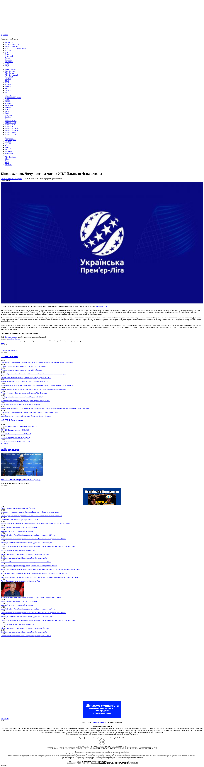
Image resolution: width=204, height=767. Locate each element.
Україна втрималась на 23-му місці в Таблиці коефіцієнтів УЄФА (24, 381)
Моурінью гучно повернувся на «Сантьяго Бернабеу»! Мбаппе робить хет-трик (30, 512)
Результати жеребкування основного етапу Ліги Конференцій (23, 366)
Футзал (7, 100)
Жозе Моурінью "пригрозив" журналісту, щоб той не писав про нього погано (29, 566)
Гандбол (8, 107)
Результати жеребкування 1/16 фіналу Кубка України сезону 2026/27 (25, 401)
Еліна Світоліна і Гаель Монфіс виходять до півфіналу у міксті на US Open (28, 535)
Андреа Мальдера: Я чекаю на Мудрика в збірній (18, 550)
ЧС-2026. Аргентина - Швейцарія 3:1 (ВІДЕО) (17, 441)
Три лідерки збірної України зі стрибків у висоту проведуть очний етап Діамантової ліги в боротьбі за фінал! (40, 577)
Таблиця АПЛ (10, 126)
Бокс (6, 52)
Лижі (7, 113)
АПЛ (7, 83)
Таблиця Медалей (11, 46)
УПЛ (7, 81)
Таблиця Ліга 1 (10, 132)
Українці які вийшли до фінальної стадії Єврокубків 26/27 (22, 397)
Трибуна (8, 117)
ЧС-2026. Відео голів (12, 420)
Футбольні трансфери (13, 98)
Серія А (8, 90)
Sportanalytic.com (11, 337)
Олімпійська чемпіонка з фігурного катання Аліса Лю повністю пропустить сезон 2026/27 (33, 539)
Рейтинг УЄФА (10, 121)
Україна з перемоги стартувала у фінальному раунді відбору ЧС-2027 (26, 378)
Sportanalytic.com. (102, 306)
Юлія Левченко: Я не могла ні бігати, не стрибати (19, 527)
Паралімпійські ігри (12, 44)
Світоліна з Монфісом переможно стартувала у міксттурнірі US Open (26, 562)
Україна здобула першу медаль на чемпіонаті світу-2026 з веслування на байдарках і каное (33, 389)
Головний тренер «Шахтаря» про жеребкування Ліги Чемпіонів (24, 393)
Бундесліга (9, 84)
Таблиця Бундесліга (12, 128)
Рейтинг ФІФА (10, 123)
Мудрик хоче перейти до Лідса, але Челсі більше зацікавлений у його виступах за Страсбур (34, 573)
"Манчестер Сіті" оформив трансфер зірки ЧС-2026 (19, 520)
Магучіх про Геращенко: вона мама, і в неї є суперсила (20, 404)
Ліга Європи (9, 73)
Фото (7, 64)
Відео (7, 65)
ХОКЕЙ (8, 149)
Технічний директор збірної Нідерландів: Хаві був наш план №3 (24, 558)
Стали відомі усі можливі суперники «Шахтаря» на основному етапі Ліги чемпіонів (31, 516)
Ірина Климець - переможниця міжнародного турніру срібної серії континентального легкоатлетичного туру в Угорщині (45, 408)
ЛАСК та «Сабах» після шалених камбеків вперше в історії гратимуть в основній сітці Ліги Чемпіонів (38, 546)
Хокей (7, 58)
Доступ (7, 92)
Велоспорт (9, 105)
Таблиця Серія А (11, 134)
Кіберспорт (9, 62)
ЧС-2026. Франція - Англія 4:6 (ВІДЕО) (15, 430)
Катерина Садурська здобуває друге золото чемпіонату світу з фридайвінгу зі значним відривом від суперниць (41, 569)
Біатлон (8, 103)
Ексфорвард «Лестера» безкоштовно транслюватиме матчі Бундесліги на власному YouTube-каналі (37, 385)
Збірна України (10, 96)
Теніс (7, 54)
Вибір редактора (10, 449)
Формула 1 (9, 56)
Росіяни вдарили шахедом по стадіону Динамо (18, 508)
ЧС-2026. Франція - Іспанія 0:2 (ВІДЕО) (15, 438)
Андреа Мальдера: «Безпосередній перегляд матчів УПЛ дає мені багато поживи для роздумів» (35, 523)
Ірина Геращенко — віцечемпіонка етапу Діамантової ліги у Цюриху (26, 416)
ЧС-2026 (8, 79)
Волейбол (8, 102)
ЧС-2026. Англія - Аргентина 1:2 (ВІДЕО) (16, 434)
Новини (8, 119)
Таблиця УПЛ (10, 125)
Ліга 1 (7, 88)
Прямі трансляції (11, 69)
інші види (8, 115)
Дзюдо (7, 109)
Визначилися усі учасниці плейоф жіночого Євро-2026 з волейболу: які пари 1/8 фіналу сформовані (37, 362)
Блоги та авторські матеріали (15, 48)
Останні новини (9, 356)
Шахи (7, 111)
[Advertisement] (17, 669)
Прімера (8, 86)
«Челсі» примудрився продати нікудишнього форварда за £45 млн (25, 554)
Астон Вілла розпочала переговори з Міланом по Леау (20, 581)
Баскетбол (8, 60)
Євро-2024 (9, 77)
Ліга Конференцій (11, 75)
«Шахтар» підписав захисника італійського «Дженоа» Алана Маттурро (26, 543)
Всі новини (9, 42)
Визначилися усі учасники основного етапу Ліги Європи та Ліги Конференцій (29, 412)
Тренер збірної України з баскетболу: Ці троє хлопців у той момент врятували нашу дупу (33, 374)
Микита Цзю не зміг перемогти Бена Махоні (17, 531)
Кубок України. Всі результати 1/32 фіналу (20, 479)
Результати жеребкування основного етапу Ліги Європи (21, 370)
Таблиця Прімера (11, 130)
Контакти (8, 165)
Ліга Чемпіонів (10, 71)
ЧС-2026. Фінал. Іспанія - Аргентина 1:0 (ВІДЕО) (19, 426)
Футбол (8, 50)
